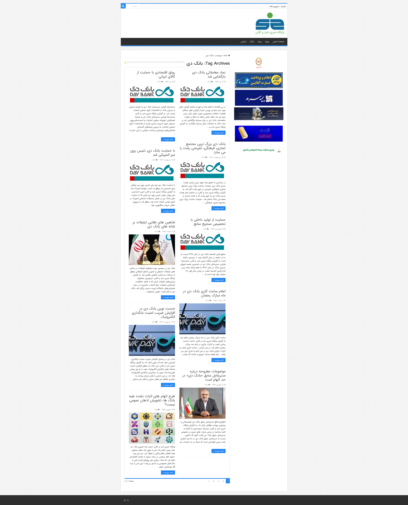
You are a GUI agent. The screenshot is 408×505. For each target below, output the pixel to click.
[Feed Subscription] (125, 63)
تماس (243, 41)
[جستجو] (123, 6)
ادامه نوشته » (218, 133)
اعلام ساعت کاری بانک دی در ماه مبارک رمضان (204, 293)
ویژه (267, 41)
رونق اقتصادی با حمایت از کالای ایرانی (156, 74)
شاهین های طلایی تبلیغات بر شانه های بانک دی (154, 224)
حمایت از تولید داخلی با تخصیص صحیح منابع (208, 222)
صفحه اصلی (278, 41)
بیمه (260, 41)
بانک (252, 41)
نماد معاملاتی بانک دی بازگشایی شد (209, 74)
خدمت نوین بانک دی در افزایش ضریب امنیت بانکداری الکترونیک (153, 313)
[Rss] (128, 500)
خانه (226, 55)
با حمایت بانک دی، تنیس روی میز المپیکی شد (152, 153)
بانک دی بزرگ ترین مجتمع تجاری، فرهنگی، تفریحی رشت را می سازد (203, 148)
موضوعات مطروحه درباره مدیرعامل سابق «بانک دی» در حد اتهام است (204, 375)
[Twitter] (125, 500)
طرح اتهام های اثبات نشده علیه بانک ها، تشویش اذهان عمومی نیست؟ (152, 400)
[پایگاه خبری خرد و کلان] (270, 22)
